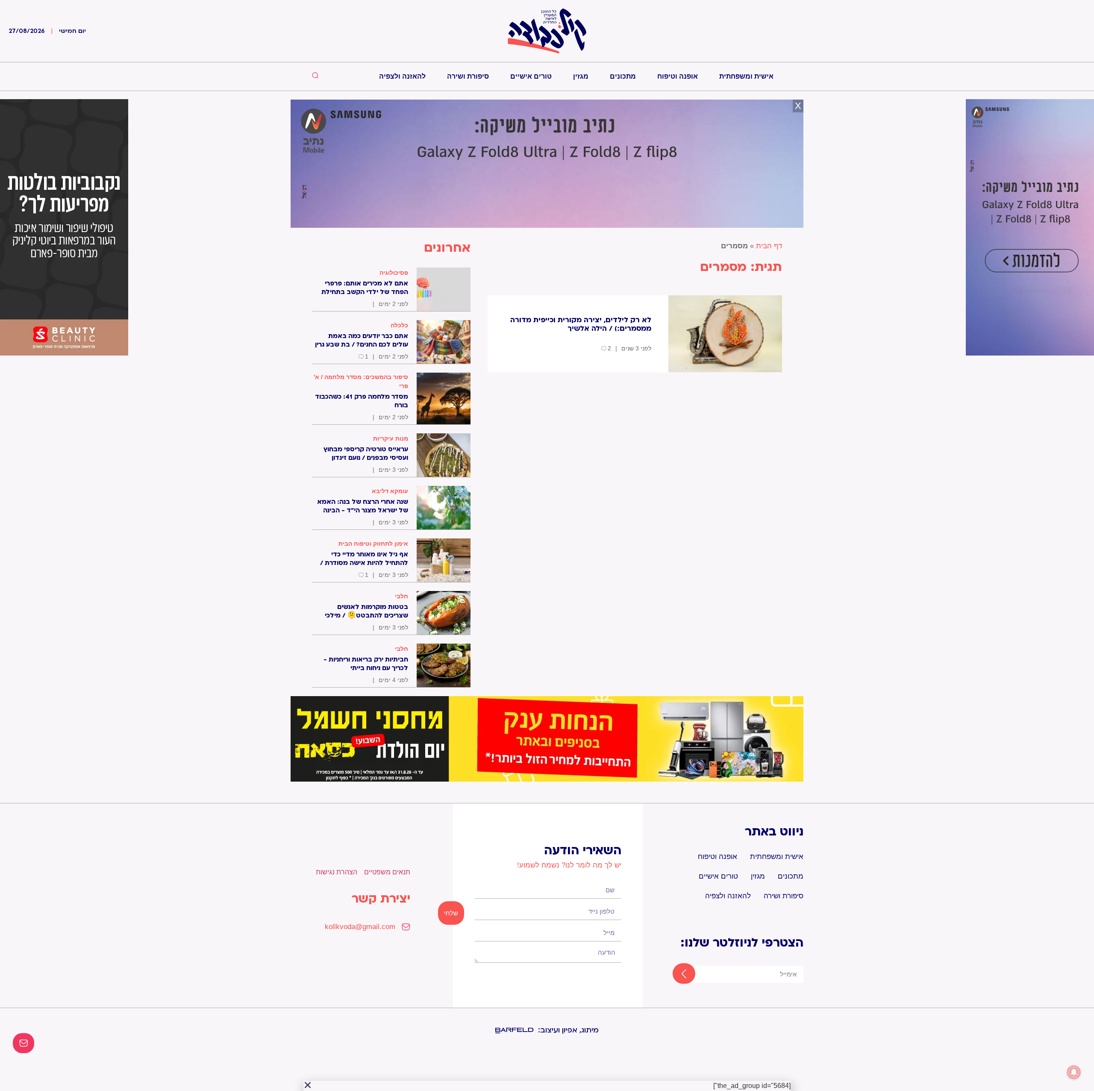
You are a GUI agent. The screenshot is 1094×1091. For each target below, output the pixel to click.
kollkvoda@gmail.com (360, 927)
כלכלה (399, 325)
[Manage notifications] (1074, 1072)
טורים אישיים (531, 76)
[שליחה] (676, 974)
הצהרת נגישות (336, 872)
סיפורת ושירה (468, 76)
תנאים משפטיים (387, 872)
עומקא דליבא (390, 491)
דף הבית (769, 246)
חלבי (401, 596)
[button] (307, 1085)
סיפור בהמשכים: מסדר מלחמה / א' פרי (361, 381)
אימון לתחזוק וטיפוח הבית (373, 543)
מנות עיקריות (390, 438)
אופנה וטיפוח (677, 76)
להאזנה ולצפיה (402, 76)
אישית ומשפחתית (746, 76)
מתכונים (623, 76)
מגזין (580, 76)
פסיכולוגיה (393, 272)
